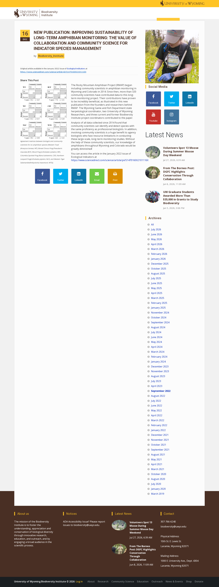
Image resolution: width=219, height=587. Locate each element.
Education (143, 581)
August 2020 (158, 479)
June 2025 (156, 283)
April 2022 (156, 415)
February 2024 (159, 356)
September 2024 (160, 322)
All (152, 224)
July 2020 (156, 484)
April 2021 (156, 464)
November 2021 (160, 439)
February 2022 (159, 425)
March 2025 (157, 298)
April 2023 (156, 386)
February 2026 (159, 254)
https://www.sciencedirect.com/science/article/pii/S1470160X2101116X (53, 72)
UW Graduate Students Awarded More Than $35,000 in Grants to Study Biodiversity (180, 197)
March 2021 (157, 469)
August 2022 (158, 395)
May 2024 (156, 342)
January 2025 (158, 307)
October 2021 (158, 444)
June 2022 (156, 405)
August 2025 (158, 273)
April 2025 (156, 293)
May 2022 (156, 410)
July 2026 (156, 229)
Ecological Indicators (76, 69)
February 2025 (159, 303)
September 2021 (160, 449)
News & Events (174, 581)
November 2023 (160, 371)
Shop (189, 581)
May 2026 (156, 239)
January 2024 (158, 361)
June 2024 (156, 337)
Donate (199, 581)
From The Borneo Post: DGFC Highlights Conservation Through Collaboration (178, 173)
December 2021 (159, 435)
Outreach (157, 581)
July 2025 (156, 278)
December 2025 (159, 263)
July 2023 (156, 381)
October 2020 (158, 474)
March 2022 (157, 420)
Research (103, 581)
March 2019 (157, 493)
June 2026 (156, 234)
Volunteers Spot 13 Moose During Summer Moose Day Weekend (180, 151)
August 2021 (158, 454)
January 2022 (158, 430)
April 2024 (156, 346)
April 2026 (156, 244)
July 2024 (156, 332)
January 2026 (158, 258)
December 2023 (159, 366)
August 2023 (158, 376)
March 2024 (157, 351)
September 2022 (160, 391)
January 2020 (158, 488)
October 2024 (158, 317)
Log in (79, 581)
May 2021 (156, 459)
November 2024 (160, 312)
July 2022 (156, 400)
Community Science (122, 581)
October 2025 (158, 268)
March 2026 (157, 249)
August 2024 (158, 327)
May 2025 (156, 288)
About (91, 581)
